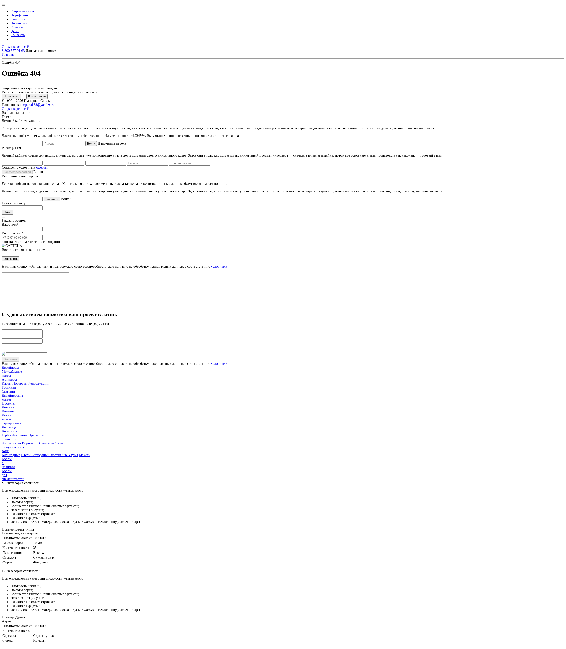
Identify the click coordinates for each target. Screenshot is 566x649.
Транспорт (10, 439)
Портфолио (19, 15)
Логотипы (19, 435)
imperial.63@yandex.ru (37, 105)
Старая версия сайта (17, 46)
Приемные (36, 435)
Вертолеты (30, 443)
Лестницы (9, 427)
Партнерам (19, 23)
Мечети (84, 455)
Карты (6, 383)
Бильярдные (11, 455)
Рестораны (39, 455)
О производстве (23, 11)
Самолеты (46, 443)
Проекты (8, 403)
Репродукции (38, 383)
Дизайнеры (10, 367)
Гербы (6, 435)
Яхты (59, 443)
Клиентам (18, 19)
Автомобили (11, 443)
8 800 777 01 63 (13, 50)
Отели (26, 455)
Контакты (18, 35)
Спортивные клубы (63, 455)
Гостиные (9, 387)
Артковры (9, 379)
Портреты (19, 383)
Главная (8, 54)
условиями (219, 266)
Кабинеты (9, 431)
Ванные (8, 411)
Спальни (8, 391)
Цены (15, 31)
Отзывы (17, 27)
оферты (42, 167)
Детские (8, 407)
